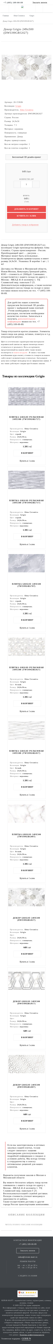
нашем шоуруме (20, 353)
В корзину (27, 453)
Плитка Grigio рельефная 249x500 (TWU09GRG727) (26, 418)
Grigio (18, 106)
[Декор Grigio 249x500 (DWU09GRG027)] (26, 900)
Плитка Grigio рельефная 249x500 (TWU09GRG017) (26, 752)
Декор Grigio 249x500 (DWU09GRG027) (26, 919)
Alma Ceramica (26, 110)
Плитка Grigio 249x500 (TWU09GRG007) (26, 835)
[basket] (48, 9)
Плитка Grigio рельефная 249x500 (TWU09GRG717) (26, 502)
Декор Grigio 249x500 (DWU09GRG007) (26, 1086)
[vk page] (27, 1280)
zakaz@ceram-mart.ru (27, 1257)
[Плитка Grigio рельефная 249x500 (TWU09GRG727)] (26, 399)
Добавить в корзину (26, 209)
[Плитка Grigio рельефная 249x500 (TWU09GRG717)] (26, 483)
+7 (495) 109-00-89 (27, 1244)
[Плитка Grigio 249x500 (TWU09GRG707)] (26, 566)
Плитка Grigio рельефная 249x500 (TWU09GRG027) (26, 668)
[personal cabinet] (39, 9)
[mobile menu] (4, 8)
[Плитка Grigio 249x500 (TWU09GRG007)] (26, 816)
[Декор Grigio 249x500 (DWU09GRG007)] (26, 1067)
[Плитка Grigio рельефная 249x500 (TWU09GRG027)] (26, 649)
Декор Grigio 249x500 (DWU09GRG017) (26, 1002)
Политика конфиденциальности (32, 1335)
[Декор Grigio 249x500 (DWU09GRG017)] (26, 983)
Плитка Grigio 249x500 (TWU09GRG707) (26, 585)
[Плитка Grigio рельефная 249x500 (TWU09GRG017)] (26, 733)
